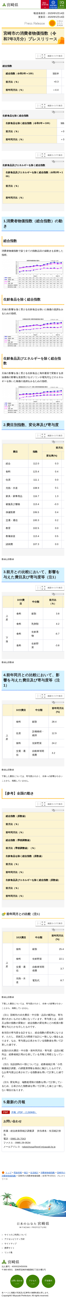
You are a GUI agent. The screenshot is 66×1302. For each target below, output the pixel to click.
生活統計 (34, 1172)
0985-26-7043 (18, 1138)
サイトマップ (10, 1243)
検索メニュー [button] (61, 6)
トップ (8, 1172)
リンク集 (8, 1252)
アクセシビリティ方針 (14, 1239)
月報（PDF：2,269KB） (24, 1112)
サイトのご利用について (15, 1235)
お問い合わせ (17, 1281)
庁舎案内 (48, 1281)
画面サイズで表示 (55, 56)
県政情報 (18, 1172)
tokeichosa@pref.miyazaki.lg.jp (39, 1146)
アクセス (32, 1281)
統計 (26, 1172)
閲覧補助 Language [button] (53, 6)
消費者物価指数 (48, 1172)
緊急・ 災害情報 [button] (45, 4)
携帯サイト (9, 1248)
